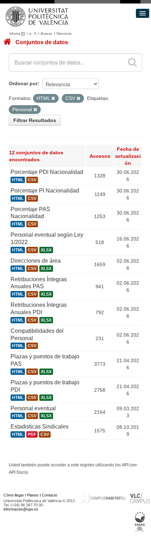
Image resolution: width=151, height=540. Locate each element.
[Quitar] (53, 98)
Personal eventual (33, 408)
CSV (32, 179)
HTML (18, 179)
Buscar (46, 33)
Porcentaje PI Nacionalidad (45, 191)
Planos (33, 495)
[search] (132, 62)
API (125, 465)
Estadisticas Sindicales (39, 427)
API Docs (17, 472)
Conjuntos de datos (41, 42)
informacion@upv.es (21, 509)
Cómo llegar (14, 495)
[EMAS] (140, 522)
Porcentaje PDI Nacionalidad (47, 172)
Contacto (49, 495)
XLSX (46, 250)
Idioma (15, 33)
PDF (32, 434)
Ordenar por (23, 83)
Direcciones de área (36, 261)
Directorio (64, 33)
